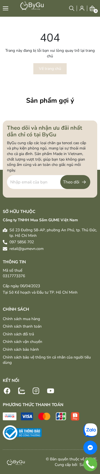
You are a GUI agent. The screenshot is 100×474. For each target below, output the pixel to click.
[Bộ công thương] (22, 432)
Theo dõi (71, 182)
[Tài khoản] (82, 8)
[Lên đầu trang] (93, 418)
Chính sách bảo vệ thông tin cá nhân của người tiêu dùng (47, 360)
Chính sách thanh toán (22, 326)
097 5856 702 (21, 242)
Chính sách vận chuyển (22, 341)
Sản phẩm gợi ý (50, 100)
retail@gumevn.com (26, 248)
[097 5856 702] (90, 464)
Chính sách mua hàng (21, 318)
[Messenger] (90, 448)
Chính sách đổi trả (18, 334)
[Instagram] (36, 390)
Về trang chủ (50, 68)
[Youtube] (50, 390)
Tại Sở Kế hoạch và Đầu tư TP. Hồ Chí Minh (40, 292)
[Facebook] (7, 390)
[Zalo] (21, 390)
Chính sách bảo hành (21, 349)
